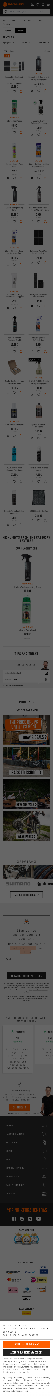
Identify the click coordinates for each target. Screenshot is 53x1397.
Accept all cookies (24, 1344)
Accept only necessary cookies (26, 1352)
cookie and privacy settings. (22, 1335)
